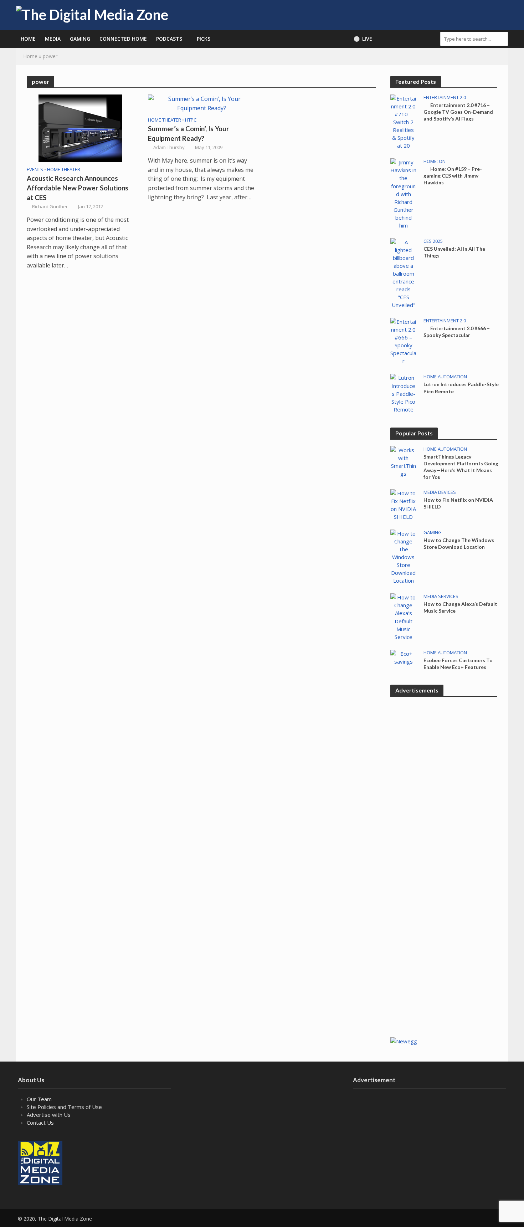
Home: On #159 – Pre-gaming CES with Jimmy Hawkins (452, 175)
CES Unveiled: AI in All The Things (454, 252)
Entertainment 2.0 (444, 97)
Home (28, 38)
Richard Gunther (50, 206)
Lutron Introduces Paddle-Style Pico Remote (461, 387)
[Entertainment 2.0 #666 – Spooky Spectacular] (403, 340)
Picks (203, 38)
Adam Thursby (169, 147)
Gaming (80, 38)
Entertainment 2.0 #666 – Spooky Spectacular (456, 331)
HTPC (190, 120)
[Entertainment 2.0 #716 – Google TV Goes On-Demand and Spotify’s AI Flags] (403, 121)
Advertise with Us (49, 1114)
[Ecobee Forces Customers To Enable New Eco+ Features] (403, 656)
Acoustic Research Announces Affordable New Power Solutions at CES (77, 187)
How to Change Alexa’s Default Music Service (460, 607)
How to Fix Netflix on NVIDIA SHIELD (458, 503)
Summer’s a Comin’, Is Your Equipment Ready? (188, 133)
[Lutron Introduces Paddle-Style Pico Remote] (403, 393)
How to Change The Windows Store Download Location (458, 543)
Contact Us (40, 1122)
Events (35, 170)
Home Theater (63, 170)
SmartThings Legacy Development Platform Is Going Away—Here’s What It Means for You (460, 467)
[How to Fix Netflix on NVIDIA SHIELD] (403, 504)
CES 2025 (433, 241)
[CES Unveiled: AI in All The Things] (403, 272)
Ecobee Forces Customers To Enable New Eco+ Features (458, 663)
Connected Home (123, 38)
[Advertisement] (443, 915)
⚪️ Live (363, 38)
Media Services (440, 596)
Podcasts (169, 38)
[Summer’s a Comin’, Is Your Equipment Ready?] (201, 103)
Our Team (39, 1099)
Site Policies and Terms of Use (64, 1106)
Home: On (434, 161)
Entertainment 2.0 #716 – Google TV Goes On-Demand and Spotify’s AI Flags (458, 112)
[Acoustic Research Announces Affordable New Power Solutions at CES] (80, 128)
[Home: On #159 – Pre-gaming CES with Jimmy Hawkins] (403, 193)
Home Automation (445, 377)
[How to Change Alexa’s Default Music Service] (403, 616)
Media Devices (439, 492)
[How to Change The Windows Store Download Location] (403, 556)
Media (53, 38)
